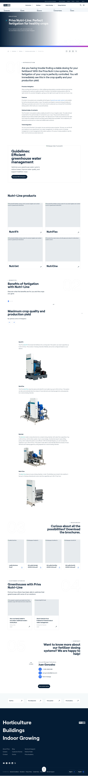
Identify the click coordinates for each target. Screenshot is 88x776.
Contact (72, 10)
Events (14, 754)
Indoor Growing (49, 5)
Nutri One (23, 474)
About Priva (6, 749)
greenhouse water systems (58, 100)
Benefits (22, 10)
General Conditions (14, 771)
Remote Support (50, 771)
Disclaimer (22, 771)
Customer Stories (58, 10)
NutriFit (26, 344)
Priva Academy (29, 754)
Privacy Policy (29, 771)
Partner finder (29, 751)
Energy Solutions (62, 5)
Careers (5, 751)
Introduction (7, 10)
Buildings (38, 5)
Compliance (43, 771)
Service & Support (30, 749)
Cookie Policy (36, 771)
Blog (13, 749)
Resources (39, 10)
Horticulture (28, 5)
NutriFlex (26, 389)
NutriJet (23, 437)
